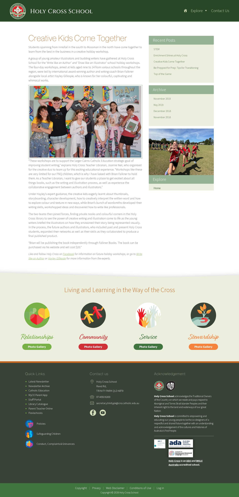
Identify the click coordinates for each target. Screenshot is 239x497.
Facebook (68, 254)
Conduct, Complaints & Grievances (55, 444)
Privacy (96, 488)
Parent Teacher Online (40, 408)
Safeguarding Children (48, 433)
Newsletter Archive (39, 386)
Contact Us (220, 10)
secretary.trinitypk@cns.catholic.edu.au (117, 403)
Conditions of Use (140, 488)
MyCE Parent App (37, 395)
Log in (160, 488)
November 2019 (162, 98)
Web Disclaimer (115, 488)
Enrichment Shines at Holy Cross (170, 55)
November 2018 (162, 117)
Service (148, 340)
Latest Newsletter (38, 381)
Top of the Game (163, 74)
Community (93, 340)
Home (157, 188)
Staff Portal (34, 399)
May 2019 (158, 104)
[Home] (185, 10)
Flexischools (35, 413)
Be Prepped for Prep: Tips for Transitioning (176, 67)
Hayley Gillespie (57, 258)
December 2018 (162, 111)
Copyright (81, 488)
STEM (156, 49)
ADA (188, 460)
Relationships (37, 340)
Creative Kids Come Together (169, 61)
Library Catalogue (38, 404)
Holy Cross (174, 460)
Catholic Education (38, 390)
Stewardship (203, 340)
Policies (41, 423)
